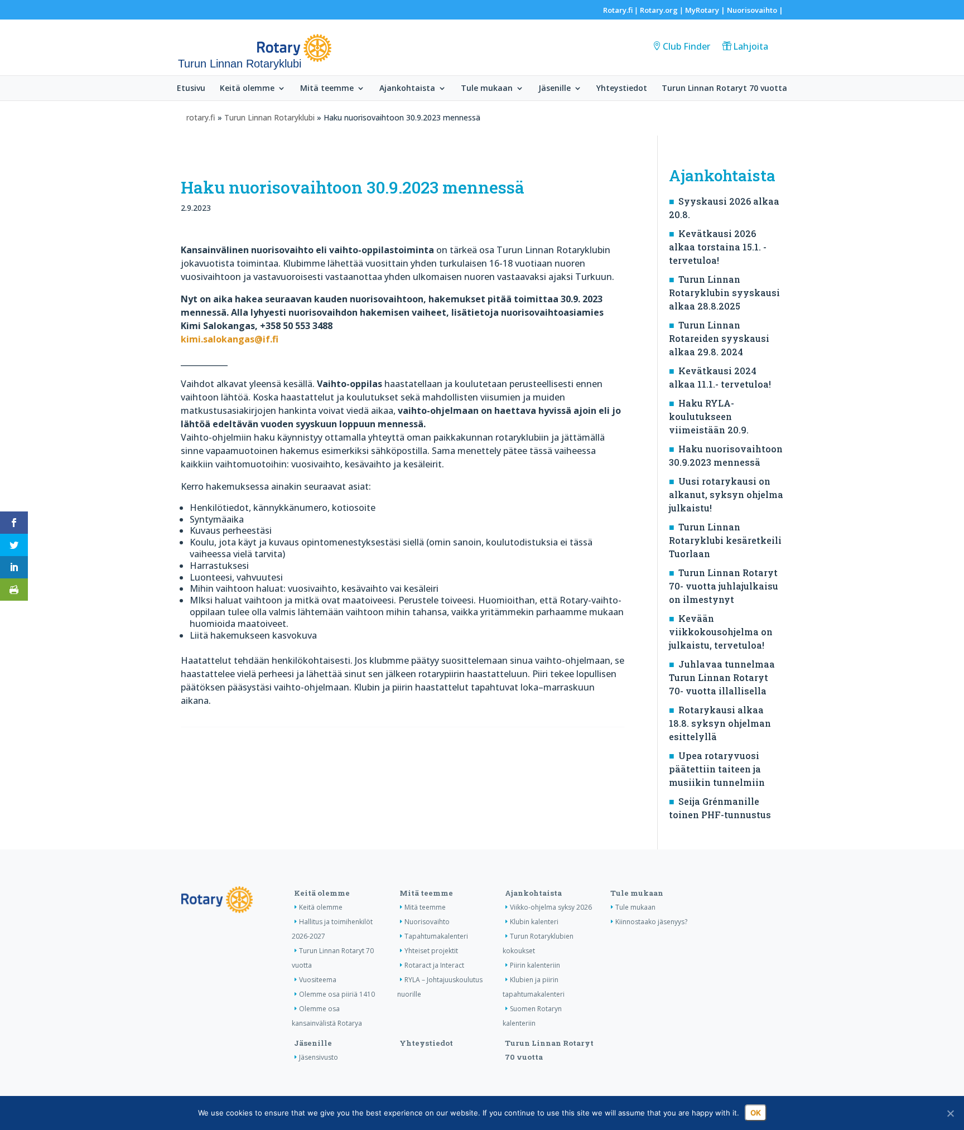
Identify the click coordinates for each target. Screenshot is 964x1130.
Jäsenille (554, 88)
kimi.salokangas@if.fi (229, 339)
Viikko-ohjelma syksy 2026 (551, 907)
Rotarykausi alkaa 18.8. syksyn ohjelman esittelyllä (720, 723)
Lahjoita (750, 46)
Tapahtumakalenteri (436, 936)
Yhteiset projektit (431, 950)
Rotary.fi (618, 10)
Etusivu (191, 88)
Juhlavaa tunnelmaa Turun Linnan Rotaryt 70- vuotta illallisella (722, 677)
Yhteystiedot (621, 88)
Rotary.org (659, 10)
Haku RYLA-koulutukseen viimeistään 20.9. (709, 416)
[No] (950, 1113)
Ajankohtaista (407, 88)
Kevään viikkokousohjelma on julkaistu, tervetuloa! (721, 631)
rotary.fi (200, 117)
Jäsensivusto (318, 1057)
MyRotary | (706, 10)
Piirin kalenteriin (535, 965)
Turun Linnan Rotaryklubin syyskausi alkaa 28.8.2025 (724, 292)
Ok (755, 1112)
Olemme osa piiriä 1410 (337, 994)
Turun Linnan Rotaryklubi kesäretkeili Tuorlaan (725, 540)
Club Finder (686, 46)
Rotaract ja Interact (434, 965)
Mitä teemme (327, 88)
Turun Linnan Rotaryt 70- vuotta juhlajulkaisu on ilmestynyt (723, 586)
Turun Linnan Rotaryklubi (269, 117)
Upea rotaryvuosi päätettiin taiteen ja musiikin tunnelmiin (717, 769)
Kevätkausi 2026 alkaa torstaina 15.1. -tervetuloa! (718, 247)
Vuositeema (317, 979)
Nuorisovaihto (752, 10)
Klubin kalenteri (534, 921)
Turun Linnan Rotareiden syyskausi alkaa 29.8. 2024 (719, 338)
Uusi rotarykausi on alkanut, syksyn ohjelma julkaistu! (726, 494)
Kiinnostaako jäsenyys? (651, 921)
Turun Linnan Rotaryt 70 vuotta (724, 88)
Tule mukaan (487, 88)
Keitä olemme (247, 88)
